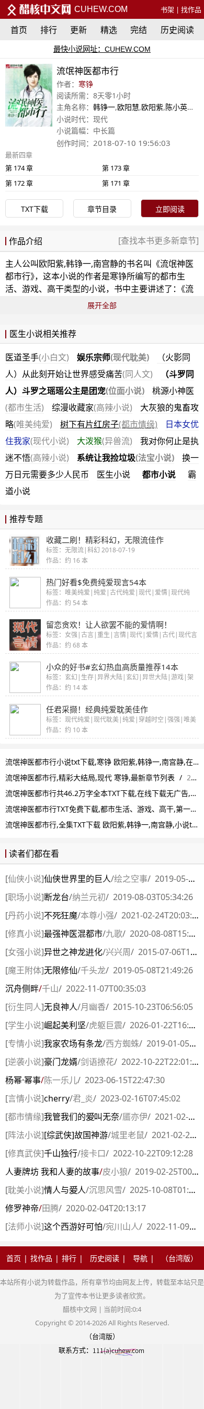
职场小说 (24, 897)
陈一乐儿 (60, 1080)
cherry (57, 1098)
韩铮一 (104, 107)
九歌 (114, 933)
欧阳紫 (152, 107)
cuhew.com (100, 9)
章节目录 (102, 209)
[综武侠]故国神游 (76, 1135)
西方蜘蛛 (122, 1043)
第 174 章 (19, 168)
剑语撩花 (97, 1061)
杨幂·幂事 (23, 1080)
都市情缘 (24, 1116)
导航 (140, 1258)
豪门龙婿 (60, 1061)
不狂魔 (60, 915)
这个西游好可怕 (73, 1226)
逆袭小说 (24, 1061)
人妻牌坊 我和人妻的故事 (52, 1171)
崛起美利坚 (65, 1025)
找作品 (191, 9)
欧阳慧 (128, 107)
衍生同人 (24, 1007)
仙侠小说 (24, 878)
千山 (50, 988)
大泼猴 (104, 441)
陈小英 (176, 107)
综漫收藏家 (92, 407)
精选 (108, 30)
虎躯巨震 (105, 1025)
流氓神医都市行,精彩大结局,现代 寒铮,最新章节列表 (90, 777)
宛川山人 (122, 1226)
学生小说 (24, 1025)
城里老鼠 (127, 1135)
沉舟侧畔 (22, 988)
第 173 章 (116, 168)
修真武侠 (24, 1153)
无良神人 (60, 1007)
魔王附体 (24, 970)
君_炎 (83, 1098)
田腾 (50, 1208)
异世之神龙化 (73, 952)
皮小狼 (115, 1171)
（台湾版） (179, 1258)
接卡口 (93, 1153)
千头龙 (93, 970)
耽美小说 (24, 1190)
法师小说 (24, 1226)
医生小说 (113, 474)
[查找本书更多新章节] (158, 240)
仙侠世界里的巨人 (77, 878)
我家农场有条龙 (73, 1043)
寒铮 (85, 84)
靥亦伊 (135, 1116)
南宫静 (105, 263)
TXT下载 (34, 209)
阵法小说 (24, 1135)
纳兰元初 (89, 897)
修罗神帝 (22, 1208)
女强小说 (24, 952)
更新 (78, 30)
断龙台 (56, 897)
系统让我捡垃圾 (125, 457)
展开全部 (102, 305)
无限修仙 (60, 970)
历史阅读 (177, 30)
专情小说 (24, 1043)
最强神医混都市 (73, 933)
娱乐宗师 (113, 357)
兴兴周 (118, 952)
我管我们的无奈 (81, 1116)
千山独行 (60, 1153)
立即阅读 (170, 209)
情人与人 (65, 1190)
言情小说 (24, 1098)
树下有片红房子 (108, 424)
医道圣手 (37, 357)
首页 (18, 30)
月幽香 (93, 1007)
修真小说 (24, 933)
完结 (138, 30)
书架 (167, 9)
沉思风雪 (105, 1190)
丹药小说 (24, 915)
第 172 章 (19, 183)
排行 (48, 30)
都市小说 (159, 474)
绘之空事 (131, 878)
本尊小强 (97, 915)
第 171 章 (116, 183)
